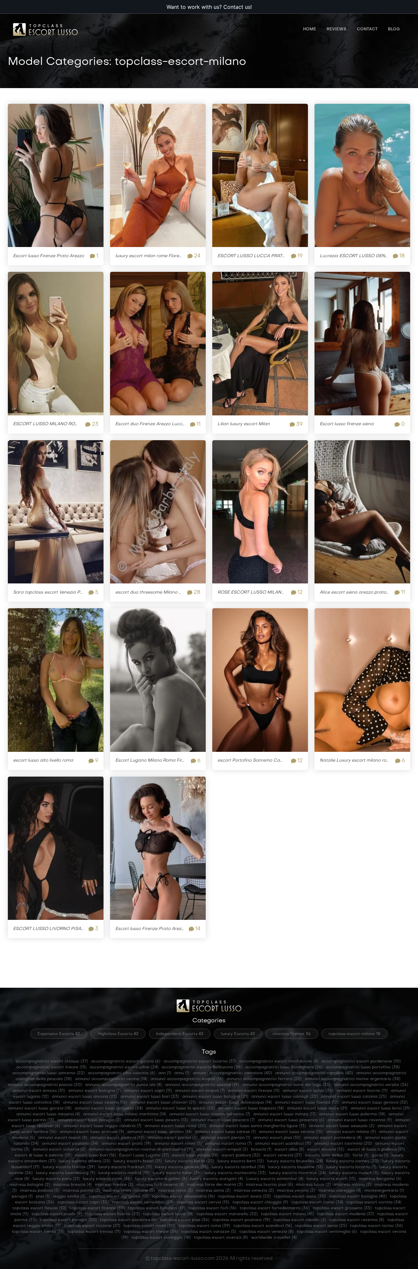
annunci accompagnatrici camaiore (232, 1073)
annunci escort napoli (62, 1138)
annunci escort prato (126, 1144)
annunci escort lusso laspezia (251, 1108)
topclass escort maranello (227, 1214)
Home (309, 29)
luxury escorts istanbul (238, 1167)
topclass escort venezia (266, 1232)
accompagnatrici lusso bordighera (284, 1067)
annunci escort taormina (343, 1144)
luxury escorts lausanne (295, 1167)
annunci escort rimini (178, 1144)
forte (360, 1155)
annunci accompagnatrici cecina (111, 1079)
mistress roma (175, 1191)
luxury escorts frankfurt (125, 1167)
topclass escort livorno (112, 1214)
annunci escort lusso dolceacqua (235, 1103)
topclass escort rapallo (299, 1220)
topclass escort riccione (92, 1226)
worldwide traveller (274, 1238)
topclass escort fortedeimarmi (275, 1208)
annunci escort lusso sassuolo (341, 1126)
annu (181, 1073)
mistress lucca (313, 1185)
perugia (22, 1197)
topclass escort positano (241, 1220)
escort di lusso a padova (376, 1150)
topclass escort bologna (358, 1197)
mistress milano (352, 1185)
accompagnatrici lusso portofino (363, 1067)
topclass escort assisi (300, 1197)
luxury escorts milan (177, 1173)
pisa (43, 1197)
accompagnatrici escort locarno (200, 1061)
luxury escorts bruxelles (295, 1161)
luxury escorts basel (138, 1161)
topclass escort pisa (184, 1220)
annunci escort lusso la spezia (180, 1108)
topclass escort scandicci (262, 1226)
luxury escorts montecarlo (235, 1173)
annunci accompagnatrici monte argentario (352, 1079)
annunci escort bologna (94, 1091)
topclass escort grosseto (342, 1208)
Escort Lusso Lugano (144, 1155)
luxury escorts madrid (124, 1173)
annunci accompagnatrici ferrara (264, 1079)
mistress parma (81, 1191)
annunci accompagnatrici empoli (187, 1079)
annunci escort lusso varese (225, 1132)
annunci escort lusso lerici (380, 1108)
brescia (261, 1150)
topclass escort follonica (156, 1208)
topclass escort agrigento (119, 1197)
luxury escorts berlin (189, 1161)
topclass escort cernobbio (142, 1202)
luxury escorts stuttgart (216, 1179)
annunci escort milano (351, 1132)
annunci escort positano (70, 1144)
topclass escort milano (287, 1214)
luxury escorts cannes (352, 1161)
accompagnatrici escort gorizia (125, 1061)
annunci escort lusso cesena (95, 1103)
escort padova (241, 1155)
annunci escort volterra (59, 1150)
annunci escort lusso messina (48, 1114)
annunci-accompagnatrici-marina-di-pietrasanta (141, 1150)
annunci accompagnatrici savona (202, 1085)
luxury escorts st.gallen (161, 1179)
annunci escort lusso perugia (89, 1120)
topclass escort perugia (68, 1220)
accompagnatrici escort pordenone (361, 1061)
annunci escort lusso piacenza (291, 1120)
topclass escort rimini (149, 1226)
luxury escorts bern (240, 1161)
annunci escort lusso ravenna (360, 1120)
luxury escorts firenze (69, 1167)
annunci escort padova (117, 1138)
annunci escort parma (173, 1138)
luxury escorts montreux (297, 1173)
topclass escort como (317, 1202)
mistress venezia (254, 1191)
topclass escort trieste (151, 1232)
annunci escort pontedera (333, 1138)
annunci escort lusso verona (291, 1132)
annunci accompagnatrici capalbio (314, 1073)
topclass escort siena (321, 1226)
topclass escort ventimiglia (327, 1232)
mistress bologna (29, 1185)
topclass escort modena (345, 1214)
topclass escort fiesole (39, 1208)
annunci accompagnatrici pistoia (45, 1085)
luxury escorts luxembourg (65, 1173)
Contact (367, 29)
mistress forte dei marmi (215, 1185)
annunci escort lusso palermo (352, 1114)
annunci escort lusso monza (284, 1114)
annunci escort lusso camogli (284, 1097)
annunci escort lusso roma (175, 1126)
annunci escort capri (148, 1091)
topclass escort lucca (168, 1214)
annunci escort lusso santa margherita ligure (257, 1126)
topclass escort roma (204, 1226)
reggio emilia (69, 1197)
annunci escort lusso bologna (215, 1097)
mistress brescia (72, 1185)
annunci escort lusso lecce (317, 1108)
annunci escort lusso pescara (223, 1120)
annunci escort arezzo (38, 1091)
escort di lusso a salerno (43, 1155)
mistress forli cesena (160, 1185)
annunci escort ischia (308, 1091)
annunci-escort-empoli (222, 1150)
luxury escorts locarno (351, 1167)
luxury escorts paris (56, 1179)
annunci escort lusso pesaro (156, 1120)
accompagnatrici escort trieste (51, 1067)
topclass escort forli (212, 1208)
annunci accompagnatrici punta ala (123, 1085)
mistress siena (213, 1191)
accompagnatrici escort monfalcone (278, 1061)
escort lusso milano (195, 1155)
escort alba (289, 1150)
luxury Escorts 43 (238, 1034)
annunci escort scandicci (283, 1144)
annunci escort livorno (362, 1091)
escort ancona (325, 1150)
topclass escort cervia (203, 1202)
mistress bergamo (380, 1179)
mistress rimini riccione (129, 1191)
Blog (394, 29)
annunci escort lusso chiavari (163, 1103)
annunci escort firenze (254, 1091)
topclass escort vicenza (221, 1238)
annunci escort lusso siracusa (92, 1132)
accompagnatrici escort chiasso (52, 1061)
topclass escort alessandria (183, 1197)
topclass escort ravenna (356, 1220)
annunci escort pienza (225, 1138)
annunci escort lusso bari (150, 1097)
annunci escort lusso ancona (84, 1097)
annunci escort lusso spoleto (159, 1132)
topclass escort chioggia (260, 1202)
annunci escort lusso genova (375, 1103)
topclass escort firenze (97, 1208)
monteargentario (384, 1191)
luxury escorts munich (353, 1173)
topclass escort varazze (208, 1232)
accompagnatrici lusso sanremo (48, 1073)
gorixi (380, 1155)
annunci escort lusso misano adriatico (209, 1114)
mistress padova (39, 1191)
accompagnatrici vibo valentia (121, 1073)
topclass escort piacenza (128, 1220)
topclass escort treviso (94, 1232)
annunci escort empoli (200, 1091)
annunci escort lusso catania (354, 1097)
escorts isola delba (327, 1155)
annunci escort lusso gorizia (40, 1108)
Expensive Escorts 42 (59, 1034)
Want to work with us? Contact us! (209, 7)
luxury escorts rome (107, 1179)
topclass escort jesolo (57, 1214)
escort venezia (283, 1155)
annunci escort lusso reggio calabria (102, 1126)
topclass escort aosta (244, 1197)
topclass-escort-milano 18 (354, 1034)
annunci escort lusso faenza (307, 1103)
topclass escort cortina (373, 1202)
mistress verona (296, 1191)
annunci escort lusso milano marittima (124, 1114)
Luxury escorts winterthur (274, 1179)
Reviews (336, 29)
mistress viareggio (339, 1191)
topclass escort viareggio (161, 1238)
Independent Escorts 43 (179, 1034)
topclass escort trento (38, 1232)
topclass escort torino (376, 1226)
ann (164, 1073)
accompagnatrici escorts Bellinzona (202, 1067)
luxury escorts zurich (331, 1179)
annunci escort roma (228, 1144)
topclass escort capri (83, 1202)
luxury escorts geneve (181, 1167)
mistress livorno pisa (269, 1185)
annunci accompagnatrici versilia (371, 1085)
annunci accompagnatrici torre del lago (286, 1085)
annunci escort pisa (276, 1138)
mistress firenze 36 (292, 1034)
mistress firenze (114, 1185)
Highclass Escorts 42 (118, 1034)
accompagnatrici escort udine (124, 1067)
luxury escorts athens (84, 1161)
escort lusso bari (95, 1155)
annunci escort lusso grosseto (109, 1108)
